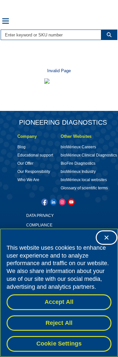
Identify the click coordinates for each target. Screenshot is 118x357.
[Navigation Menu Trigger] (5, 21)
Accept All (59, 302)
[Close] (106, 237)
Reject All (59, 323)
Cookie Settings (59, 343)
